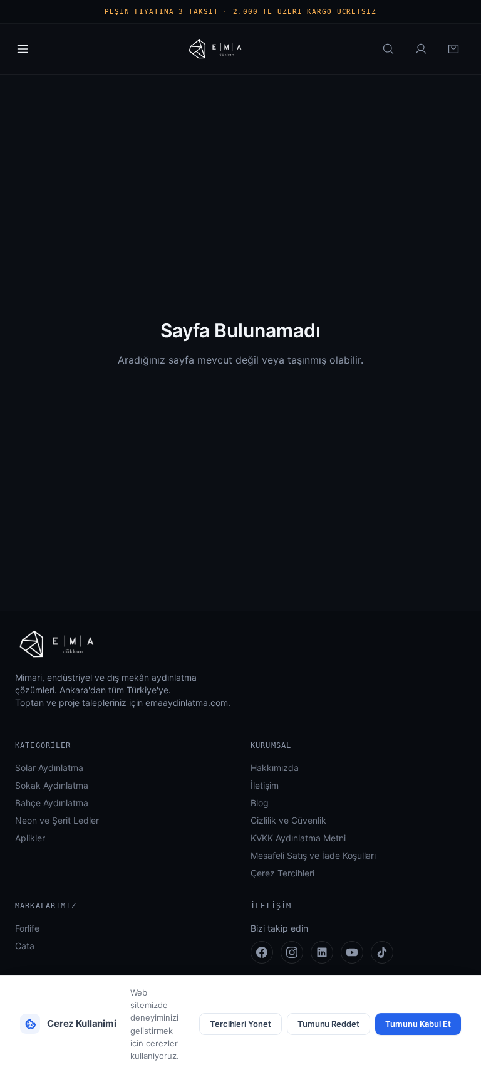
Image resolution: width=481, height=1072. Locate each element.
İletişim (265, 785)
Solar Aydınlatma (49, 767)
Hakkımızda (275, 767)
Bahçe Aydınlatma (51, 802)
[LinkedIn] (322, 952)
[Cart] (453, 48)
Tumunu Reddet (328, 1024)
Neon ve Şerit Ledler (57, 820)
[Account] (420, 48)
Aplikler (30, 838)
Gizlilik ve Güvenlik (288, 820)
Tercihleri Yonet (240, 1024)
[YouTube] (352, 952)
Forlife (27, 928)
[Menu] (22, 48)
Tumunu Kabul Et (418, 1024)
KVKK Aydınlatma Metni (298, 838)
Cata (24, 945)
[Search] (388, 48)
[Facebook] (262, 952)
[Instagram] (292, 952)
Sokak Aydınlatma (51, 785)
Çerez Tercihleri (282, 873)
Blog (260, 802)
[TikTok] (382, 952)
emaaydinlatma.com (186, 702)
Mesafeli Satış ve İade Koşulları (313, 855)
